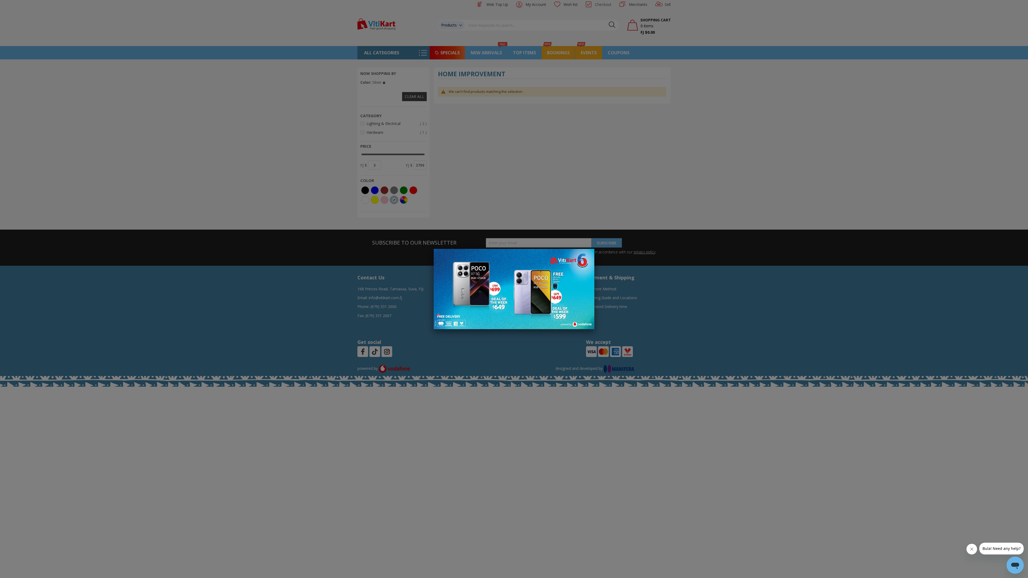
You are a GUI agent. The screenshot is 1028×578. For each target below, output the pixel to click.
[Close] (587, 256)
